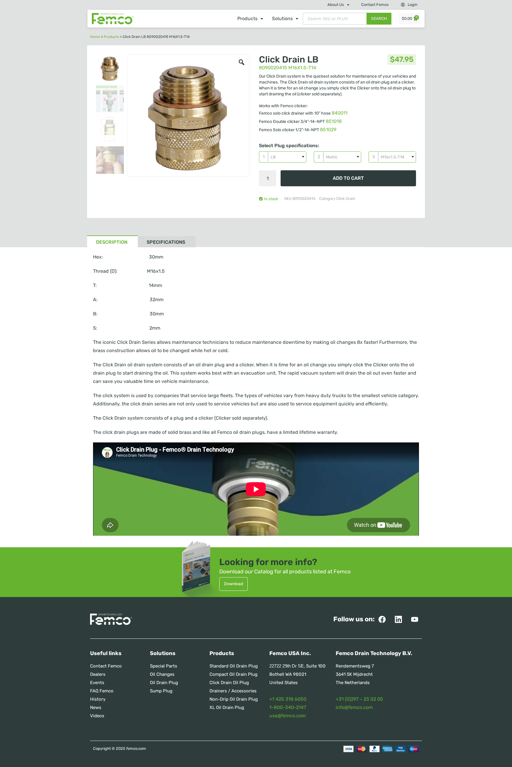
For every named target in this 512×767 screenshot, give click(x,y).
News (95, 707)
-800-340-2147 (288, 707)
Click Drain (345, 198)
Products (247, 18)
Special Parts (163, 666)
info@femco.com (354, 707)
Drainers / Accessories (233, 691)
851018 (334, 121)
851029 (328, 129)
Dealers (97, 674)
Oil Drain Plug (164, 682)
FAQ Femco (101, 691)
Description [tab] (111, 242)
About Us (335, 4)
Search (379, 18)
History (97, 699)
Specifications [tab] (166, 242)
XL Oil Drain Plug (226, 707)
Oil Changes (162, 674)
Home (95, 37)
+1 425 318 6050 (287, 699)
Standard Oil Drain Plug (233, 666)
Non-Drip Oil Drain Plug (233, 699)
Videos (97, 715)
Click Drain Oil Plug (229, 682)
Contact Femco (374, 4)
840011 (340, 113)
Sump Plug (161, 691)
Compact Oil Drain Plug (233, 674)
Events (97, 682)
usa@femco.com (287, 715)
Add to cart (348, 178)
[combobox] (282, 157)
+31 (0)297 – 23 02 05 (359, 699)
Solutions (282, 18)
